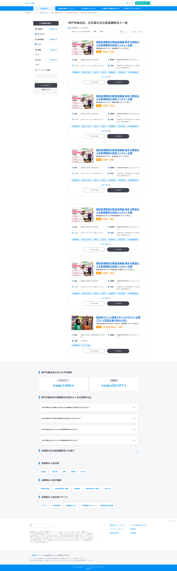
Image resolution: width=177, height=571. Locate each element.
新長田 (73, 472)
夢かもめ (107, 488)
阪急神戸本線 (45, 488)
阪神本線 (77, 488)
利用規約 (133, 529)
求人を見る (118, 82)
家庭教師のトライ (71, 505)
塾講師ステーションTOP (32, 13)
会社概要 (133, 533)
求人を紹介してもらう (88, 8)
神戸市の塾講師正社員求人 (72, 13)
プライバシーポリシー (116, 529)
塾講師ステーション (38, 555)
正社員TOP (44, 8)
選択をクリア (46, 89)
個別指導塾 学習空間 (106, 505)
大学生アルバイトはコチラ (132, 8)
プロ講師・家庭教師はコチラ (110, 8)
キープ (131, 3)
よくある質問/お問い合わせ (138, 525)
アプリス (43, 505)
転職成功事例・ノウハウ (66, 8)
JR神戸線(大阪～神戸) (92, 488)
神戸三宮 (55, 472)
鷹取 (64, 472)
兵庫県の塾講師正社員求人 (57, 13)
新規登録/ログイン (144, 3)
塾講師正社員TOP (44, 13)
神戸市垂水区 (41, 34)
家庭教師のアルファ (88, 505)
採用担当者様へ (114, 533)
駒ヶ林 (83, 472)
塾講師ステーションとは (117, 525)
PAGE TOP (172, 521)
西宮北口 (43, 472)
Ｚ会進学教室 (56, 505)
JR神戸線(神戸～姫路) (62, 488)
